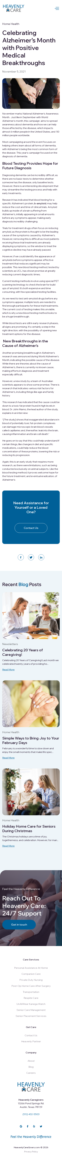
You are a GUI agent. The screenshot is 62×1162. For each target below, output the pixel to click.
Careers (31, 1072)
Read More (8, 669)
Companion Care (31, 973)
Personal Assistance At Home (31, 967)
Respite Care (31, 997)
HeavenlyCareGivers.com (27, 1147)
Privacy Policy (31, 1151)
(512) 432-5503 (31, 1114)
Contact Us (31, 528)
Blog (31, 1066)
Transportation (31, 991)
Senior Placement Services (31, 1015)
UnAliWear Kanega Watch (31, 1003)
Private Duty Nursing (31, 979)
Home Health (10, 24)
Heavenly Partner (31, 1041)
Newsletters (10, 644)
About (31, 1060)
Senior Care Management (31, 1009)
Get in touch (19, 924)
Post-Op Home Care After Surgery (31, 985)
